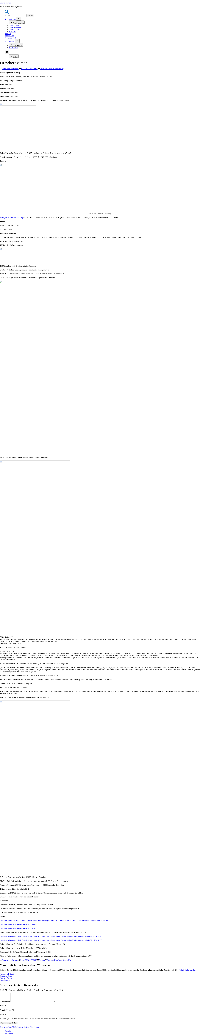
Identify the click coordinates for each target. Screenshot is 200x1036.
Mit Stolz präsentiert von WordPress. (25, 1027)
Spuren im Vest (5, 3)
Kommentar (5, 1002)
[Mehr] (7, 52)
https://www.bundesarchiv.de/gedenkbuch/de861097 (19, 924)
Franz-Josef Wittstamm (10, 69)
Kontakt (8, 1031)
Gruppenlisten (10, 41)
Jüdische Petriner (15, 27)
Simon (65, 960)
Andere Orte (9, 36)
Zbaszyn (71, 960)
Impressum (9, 1033)
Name (3, 1006)
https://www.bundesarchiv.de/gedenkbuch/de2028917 (19, 928)
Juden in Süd (14, 25)
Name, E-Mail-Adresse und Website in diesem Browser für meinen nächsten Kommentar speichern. (39, 1019)
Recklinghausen (10, 19)
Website (3, 1014)
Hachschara (13, 48)
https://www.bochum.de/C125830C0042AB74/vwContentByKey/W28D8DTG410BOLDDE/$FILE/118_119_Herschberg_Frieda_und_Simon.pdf (54, 920)
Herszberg (58, 960)
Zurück (15, 57)
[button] (7, 13)
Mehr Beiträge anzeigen (187, 970)
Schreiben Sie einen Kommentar (51, 69)
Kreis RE (12, 32)
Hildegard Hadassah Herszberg (11, 218)
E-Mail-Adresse (6, 1010)
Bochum (8, 34)
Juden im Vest (14, 29)
